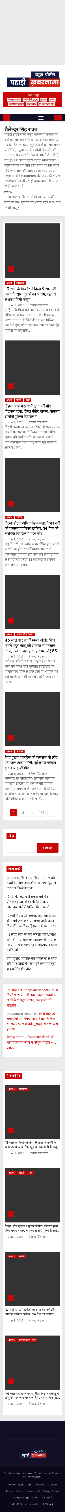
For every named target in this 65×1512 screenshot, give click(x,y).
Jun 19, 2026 (16, 305)
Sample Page (21, 1497)
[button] (49, 118)
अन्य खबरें (46, 1497)
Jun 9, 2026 (16, 422)
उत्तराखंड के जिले (19, 1504)
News (9, 283)
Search (47, 847)
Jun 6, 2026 (16, 656)
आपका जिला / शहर (24, 634)
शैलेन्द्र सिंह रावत (38, 305)
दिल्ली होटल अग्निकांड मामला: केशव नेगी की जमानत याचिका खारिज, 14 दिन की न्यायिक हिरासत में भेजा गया (32, 528)
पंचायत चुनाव (14, 99)
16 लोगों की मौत (46, 104)
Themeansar (34, 1476)
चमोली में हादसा (30, 99)
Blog (20, 1484)
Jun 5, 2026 (16, 774)
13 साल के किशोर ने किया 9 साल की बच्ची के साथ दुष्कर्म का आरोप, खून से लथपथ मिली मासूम (30, 294)
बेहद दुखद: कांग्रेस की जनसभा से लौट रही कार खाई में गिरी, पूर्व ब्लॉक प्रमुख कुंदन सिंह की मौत (31, 763)
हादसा (44, 99)
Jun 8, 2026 (16, 539)
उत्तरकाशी (20, 283)
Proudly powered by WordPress (23, 1473)
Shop (35, 1497)
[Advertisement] (32, 32)
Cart (28, 1484)
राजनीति (34, 1504)
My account (33, 1491)
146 (42, 812)
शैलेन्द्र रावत (14, 1037)
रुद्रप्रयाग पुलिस (16, 104)
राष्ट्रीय (19, 517)
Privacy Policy (51, 1491)
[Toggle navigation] (41, 118)
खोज (11, 836)
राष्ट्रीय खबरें (48, 1504)
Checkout (39, 1484)
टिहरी (18, 400)
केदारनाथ (31, 104)
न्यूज (28, 400)
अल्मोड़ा (19, 751)
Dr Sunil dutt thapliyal (21, 990)
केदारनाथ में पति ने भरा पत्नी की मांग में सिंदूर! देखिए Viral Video (31, 1042)
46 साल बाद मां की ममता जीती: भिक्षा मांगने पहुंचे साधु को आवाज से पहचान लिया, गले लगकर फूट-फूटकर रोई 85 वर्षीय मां (32, 1398)
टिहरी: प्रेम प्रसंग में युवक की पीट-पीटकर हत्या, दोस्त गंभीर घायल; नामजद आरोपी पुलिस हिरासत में (32, 411)
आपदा (53, 99)
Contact (52, 1484)
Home (8, 191)
